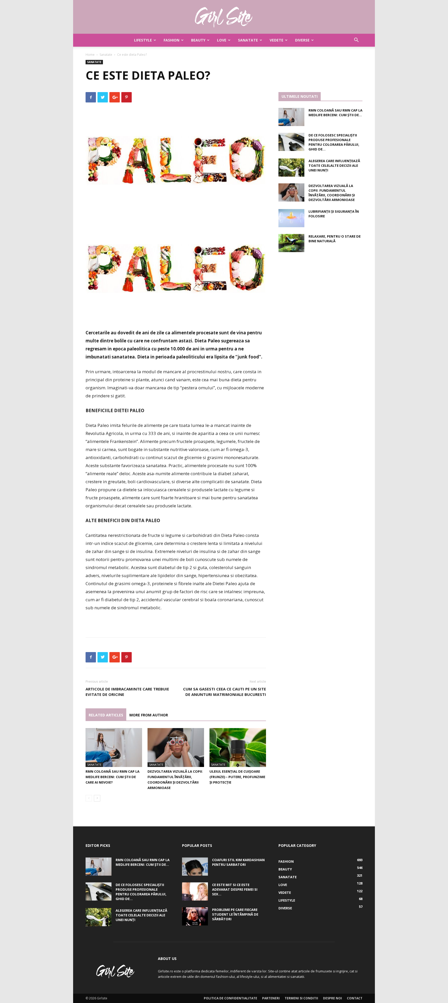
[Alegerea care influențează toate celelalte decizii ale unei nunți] (291, 167)
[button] (356, 40)
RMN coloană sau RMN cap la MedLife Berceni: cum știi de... (335, 112)
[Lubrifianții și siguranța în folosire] (291, 218)
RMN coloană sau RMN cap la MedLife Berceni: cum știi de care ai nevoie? (112, 777)
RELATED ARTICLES (106, 715)
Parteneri (271, 998)
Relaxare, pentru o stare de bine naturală (335, 238)
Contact (354, 998)
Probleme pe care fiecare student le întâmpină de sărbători (235, 914)
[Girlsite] (224, 17)
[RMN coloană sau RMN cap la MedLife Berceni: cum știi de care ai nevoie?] (114, 747)
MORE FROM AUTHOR (148, 715)
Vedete (276, 40)
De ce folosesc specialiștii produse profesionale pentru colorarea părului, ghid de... (334, 142)
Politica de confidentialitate (230, 998)
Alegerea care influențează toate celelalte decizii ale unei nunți (334, 165)
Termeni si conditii (301, 998)
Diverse (302, 40)
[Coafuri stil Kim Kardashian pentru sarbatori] (195, 866)
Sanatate (248, 40)
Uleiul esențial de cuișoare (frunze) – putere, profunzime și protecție (237, 777)
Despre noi (332, 998)
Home (90, 54)
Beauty (198, 40)
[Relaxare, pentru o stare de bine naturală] (291, 243)
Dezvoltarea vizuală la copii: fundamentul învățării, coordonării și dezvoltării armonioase (332, 192)
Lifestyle (143, 40)
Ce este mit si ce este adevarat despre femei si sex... (234, 889)
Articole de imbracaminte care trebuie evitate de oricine (127, 691)
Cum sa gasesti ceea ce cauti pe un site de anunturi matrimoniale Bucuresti (224, 691)
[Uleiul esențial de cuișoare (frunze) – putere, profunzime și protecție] (237, 747)
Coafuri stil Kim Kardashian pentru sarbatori (238, 862)
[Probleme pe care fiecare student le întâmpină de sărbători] (195, 916)
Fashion (171, 40)
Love (221, 40)
